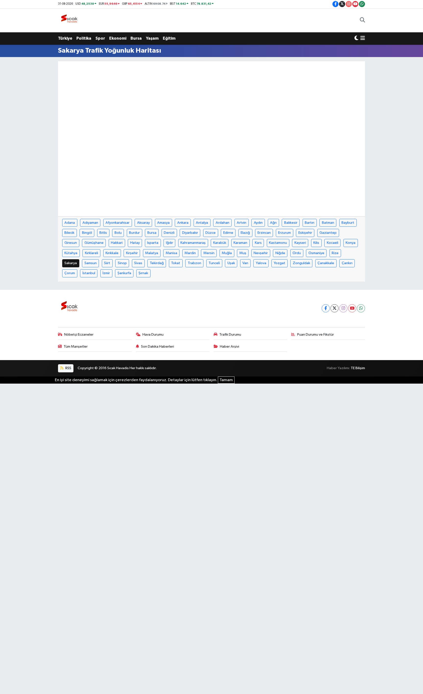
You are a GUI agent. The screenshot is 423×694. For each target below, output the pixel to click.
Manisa (171, 253)
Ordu (297, 253)
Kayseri (300, 243)
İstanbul (88, 273)
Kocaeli (332, 243)
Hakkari (117, 243)
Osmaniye (316, 253)
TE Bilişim (358, 368)
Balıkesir (290, 222)
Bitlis (103, 233)
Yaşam (152, 38)
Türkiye (65, 38)
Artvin (241, 222)
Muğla (227, 253)
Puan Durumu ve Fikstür (315, 334)
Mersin (208, 253)
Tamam (226, 380)
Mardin (190, 253)
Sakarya (70, 263)
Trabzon (194, 263)
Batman (328, 222)
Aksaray (143, 222)
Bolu (118, 233)
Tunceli (214, 263)
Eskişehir (305, 233)
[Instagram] (343, 308)
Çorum (69, 273)
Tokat (175, 263)
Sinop (122, 263)
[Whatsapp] (361, 308)
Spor (100, 38)
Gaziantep (328, 233)
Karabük (219, 243)
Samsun (90, 263)
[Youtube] (352, 308)
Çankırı (347, 263)
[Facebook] (326, 308)
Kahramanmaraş (193, 243)
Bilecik (69, 233)
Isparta (152, 243)
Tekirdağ (157, 263)
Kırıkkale (112, 253)
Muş (242, 253)
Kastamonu (278, 243)
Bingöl (87, 233)
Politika (83, 38)
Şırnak (143, 273)
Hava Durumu (153, 334)
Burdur (134, 233)
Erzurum (284, 233)
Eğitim (169, 38)
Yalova (261, 263)
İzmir (106, 273)
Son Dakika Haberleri (157, 346)
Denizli (169, 233)
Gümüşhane (94, 243)
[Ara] (362, 20)
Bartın (309, 222)
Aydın (258, 222)
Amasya (163, 222)
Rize (335, 253)
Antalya (202, 222)
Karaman (240, 243)
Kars (258, 243)
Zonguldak (301, 263)
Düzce (210, 233)
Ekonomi (117, 38)
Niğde (280, 253)
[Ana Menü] (362, 38)
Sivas (138, 263)
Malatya (151, 253)
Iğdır (169, 243)
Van (245, 263)
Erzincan (264, 233)
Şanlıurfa (124, 273)
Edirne (228, 233)
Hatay (135, 243)
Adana (69, 222)
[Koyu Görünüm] (356, 38)
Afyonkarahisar (117, 222)
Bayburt (347, 222)
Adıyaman (90, 222)
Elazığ (245, 233)
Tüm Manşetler (76, 346)
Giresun (70, 243)
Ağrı (273, 222)
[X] (334, 308)
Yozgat (279, 263)
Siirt (107, 263)
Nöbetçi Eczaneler (79, 334)
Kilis (316, 243)
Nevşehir (261, 253)
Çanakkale (325, 263)
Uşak (231, 263)
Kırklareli (91, 253)
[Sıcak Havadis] (70, 20)
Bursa (136, 38)
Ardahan (222, 222)
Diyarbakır (190, 233)
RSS (68, 368)
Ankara (182, 222)
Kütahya (70, 253)
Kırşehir (132, 253)
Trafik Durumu (230, 334)
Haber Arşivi (229, 346)
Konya (350, 243)
